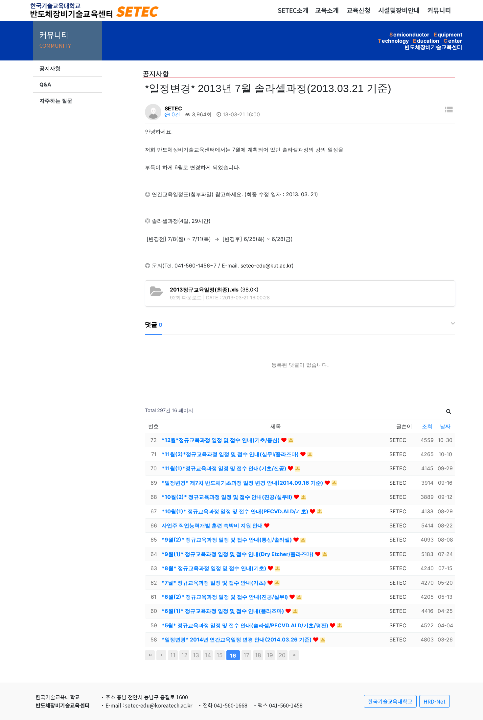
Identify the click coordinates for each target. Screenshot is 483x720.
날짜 (445, 426)
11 (172, 655)
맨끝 (294, 655)
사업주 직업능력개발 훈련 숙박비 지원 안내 (213, 525)
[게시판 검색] (448, 410)
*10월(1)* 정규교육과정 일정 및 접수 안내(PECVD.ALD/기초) (236, 511)
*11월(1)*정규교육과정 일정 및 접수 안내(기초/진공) (225, 468)
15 (220, 655)
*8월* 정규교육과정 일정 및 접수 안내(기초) (215, 568)
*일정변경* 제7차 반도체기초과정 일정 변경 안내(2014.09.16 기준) (243, 482)
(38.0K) (214, 289)
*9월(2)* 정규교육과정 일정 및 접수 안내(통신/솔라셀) (227, 539)
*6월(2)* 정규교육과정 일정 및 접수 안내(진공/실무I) (225, 596)
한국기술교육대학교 (390, 701)
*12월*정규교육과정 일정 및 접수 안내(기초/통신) (221, 440)
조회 (427, 426)
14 (208, 655)
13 (196, 655)
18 (258, 655)
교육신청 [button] (358, 10)
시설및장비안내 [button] (399, 10)
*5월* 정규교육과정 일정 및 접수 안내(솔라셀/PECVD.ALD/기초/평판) (246, 625)
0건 (175, 114)
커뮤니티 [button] (439, 10)
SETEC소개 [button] (293, 10)
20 (282, 655)
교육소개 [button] (327, 10)
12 (184, 655)
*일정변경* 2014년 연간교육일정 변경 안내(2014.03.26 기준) (237, 639)
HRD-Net (435, 701)
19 (270, 655)
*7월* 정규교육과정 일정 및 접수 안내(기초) (214, 582)
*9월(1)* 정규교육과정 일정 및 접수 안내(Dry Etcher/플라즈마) (238, 554)
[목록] (449, 109)
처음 (150, 655)
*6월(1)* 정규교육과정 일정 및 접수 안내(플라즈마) (224, 611)
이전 (161, 655)
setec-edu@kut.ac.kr (266, 265)
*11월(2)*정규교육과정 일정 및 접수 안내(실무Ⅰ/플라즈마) (231, 454)
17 (246, 655)
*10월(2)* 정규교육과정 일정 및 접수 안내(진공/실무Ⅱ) (228, 497)
